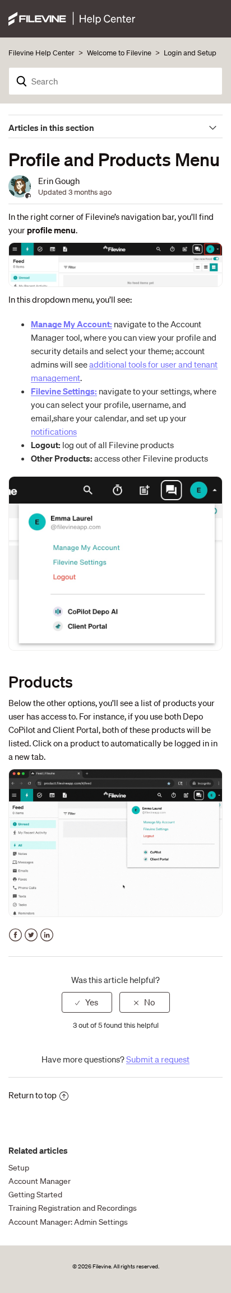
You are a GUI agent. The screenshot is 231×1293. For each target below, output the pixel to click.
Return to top (32, 1095)
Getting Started (35, 1194)
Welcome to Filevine (119, 53)
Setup (18, 1168)
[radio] (87, 1002)
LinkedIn (47, 935)
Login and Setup (190, 53)
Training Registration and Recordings (72, 1208)
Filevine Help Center (41, 53)
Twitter (31, 935)
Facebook (15, 935)
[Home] (72, 17)
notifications (54, 431)
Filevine (102, 1266)
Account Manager (39, 1181)
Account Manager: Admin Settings (68, 1222)
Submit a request (158, 1059)
